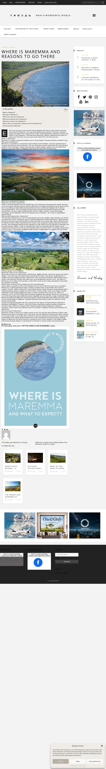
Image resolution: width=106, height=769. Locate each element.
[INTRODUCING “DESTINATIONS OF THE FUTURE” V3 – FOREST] (80, 298)
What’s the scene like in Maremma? (13, 117)
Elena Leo (7, 324)
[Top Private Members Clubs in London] (80, 312)
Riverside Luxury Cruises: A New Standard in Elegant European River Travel (90, 59)
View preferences (95, 761)
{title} (80, 765)
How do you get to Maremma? (12, 126)
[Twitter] (14, 15)
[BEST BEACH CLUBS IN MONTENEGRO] (80, 335)
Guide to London (91, 309)
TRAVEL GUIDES (48, 29)
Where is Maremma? (9, 112)
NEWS (40, 2)
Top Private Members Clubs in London (93, 313)
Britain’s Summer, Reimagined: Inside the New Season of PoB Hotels (91, 69)
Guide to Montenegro (92, 332)
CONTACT (31, 2)
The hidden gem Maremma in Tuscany (12, 496)
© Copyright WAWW (53, 581)
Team (11, 2)
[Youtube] (26, 15)
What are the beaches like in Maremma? (15, 119)
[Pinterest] (18, 15)
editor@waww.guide (61, 573)
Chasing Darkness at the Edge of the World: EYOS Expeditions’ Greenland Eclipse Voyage (91, 79)
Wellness (76, 29)
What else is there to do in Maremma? (14, 121)
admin (13, 60)
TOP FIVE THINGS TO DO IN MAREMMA (35, 326)
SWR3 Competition (10, 34)
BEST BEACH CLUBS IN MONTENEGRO (92, 336)
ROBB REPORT (20, 2)
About (5, 2)
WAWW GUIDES (63, 29)
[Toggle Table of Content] (64, 109)
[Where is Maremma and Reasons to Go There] (35, 84)
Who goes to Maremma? (10, 114)
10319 (18, 471)
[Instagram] (22, 15)
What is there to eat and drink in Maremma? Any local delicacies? (22, 123)
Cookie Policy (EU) (50, 2)
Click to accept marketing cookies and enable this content (89, 149)
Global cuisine (87, 29)
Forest (89, 298)
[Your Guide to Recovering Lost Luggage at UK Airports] (80, 323)
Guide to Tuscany (8, 47)
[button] (102, 746)
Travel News (89, 320)
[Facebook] (11, 15)
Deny (78, 761)
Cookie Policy (74, 765)
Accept (60, 761)
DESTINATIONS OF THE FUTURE (26, 29)
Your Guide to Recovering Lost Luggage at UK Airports (93, 324)
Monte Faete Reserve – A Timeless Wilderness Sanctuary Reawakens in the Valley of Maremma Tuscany (11, 467)
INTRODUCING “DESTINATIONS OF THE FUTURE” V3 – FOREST (93, 302)
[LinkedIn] (29, 15)
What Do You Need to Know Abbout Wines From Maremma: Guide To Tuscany (57, 467)
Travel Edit (7, 29)
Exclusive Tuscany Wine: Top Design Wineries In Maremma (35, 467)
